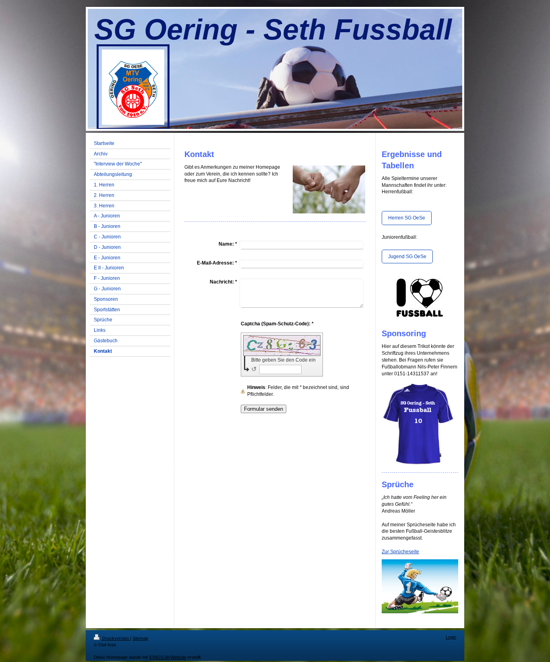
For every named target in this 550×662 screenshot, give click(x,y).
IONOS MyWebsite (167, 657)
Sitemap (140, 638)
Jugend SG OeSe (407, 256)
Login (451, 637)
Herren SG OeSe (406, 218)
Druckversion (115, 638)
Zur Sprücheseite (400, 551)
